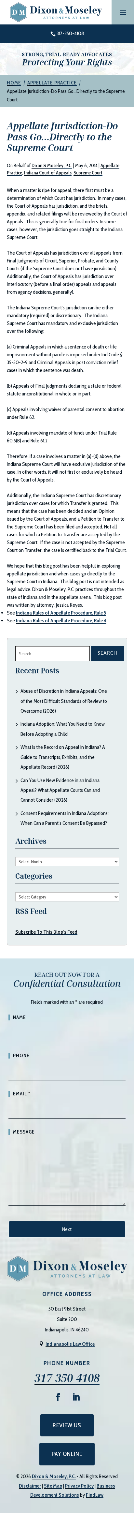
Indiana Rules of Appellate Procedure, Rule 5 (61, 613)
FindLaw (94, 1495)
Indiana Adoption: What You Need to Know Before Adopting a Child (62, 729)
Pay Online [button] (67, 1454)
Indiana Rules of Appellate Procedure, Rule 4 (61, 620)
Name (19, 1017)
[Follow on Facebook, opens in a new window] (58, 1397)
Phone (21, 1056)
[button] (123, 12)
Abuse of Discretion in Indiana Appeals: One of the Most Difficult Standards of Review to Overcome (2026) (63, 701)
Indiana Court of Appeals (48, 173)
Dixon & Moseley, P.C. (52, 166)
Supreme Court (88, 173)
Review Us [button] (67, 1425)
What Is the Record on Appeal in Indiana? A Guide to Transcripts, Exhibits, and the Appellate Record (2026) (62, 757)
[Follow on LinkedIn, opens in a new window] (76, 1397)
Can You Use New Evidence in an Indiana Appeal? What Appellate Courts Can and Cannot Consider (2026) (60, 790)
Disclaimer (30, 1486)
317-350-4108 (70, 33)
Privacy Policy (79, 1486)
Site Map (53, 1486)
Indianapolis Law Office (70, 1344)
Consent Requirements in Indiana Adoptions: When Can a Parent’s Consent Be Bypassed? (64, 818)
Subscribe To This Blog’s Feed (46, 932)
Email (21, 1094)
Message (24, 1132)
